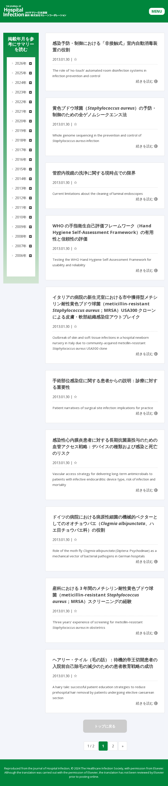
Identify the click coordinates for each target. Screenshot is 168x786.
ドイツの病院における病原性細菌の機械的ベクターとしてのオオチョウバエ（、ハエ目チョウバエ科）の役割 (105, 523)
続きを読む (145, 81)
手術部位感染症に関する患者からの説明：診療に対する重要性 (105, 384)
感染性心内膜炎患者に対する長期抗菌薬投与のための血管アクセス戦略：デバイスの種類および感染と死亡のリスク (105, 446)
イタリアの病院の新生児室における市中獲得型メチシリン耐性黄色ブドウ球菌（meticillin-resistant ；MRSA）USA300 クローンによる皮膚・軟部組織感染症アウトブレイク (105, 307)
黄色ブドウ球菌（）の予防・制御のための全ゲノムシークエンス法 (104, 111)
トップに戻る (105, 726)
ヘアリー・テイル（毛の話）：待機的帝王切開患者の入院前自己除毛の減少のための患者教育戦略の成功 (105, 663)
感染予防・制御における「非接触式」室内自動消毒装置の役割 (105, 46)
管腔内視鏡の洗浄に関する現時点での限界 (94, 173)
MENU (157, 11)
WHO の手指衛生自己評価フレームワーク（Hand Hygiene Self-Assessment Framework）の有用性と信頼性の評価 (103, 232)
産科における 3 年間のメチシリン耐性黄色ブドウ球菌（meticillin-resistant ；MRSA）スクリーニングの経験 (102, 594)
